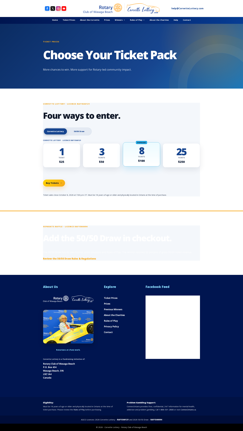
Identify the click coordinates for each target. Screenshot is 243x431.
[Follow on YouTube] (64, 8)
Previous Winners (113, 309)
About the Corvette (89, 20)
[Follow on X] (52, 8)
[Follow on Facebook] (47, 8)
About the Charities (159, 20)
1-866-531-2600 (166, 409)
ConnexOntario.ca (188, 409)
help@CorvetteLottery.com (187, 8)
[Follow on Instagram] (58, 8)
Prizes (107, 20)
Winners (119, 20)
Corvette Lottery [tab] (55, 131)
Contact (187, 20)
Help (176, 20)
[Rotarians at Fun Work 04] (68, 326)
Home (55, 20)
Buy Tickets (52, 183)
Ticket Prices (69, 20)
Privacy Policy (111, 326)
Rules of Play (136, 20)
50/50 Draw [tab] (79, 131)
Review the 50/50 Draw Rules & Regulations (69, 258)
